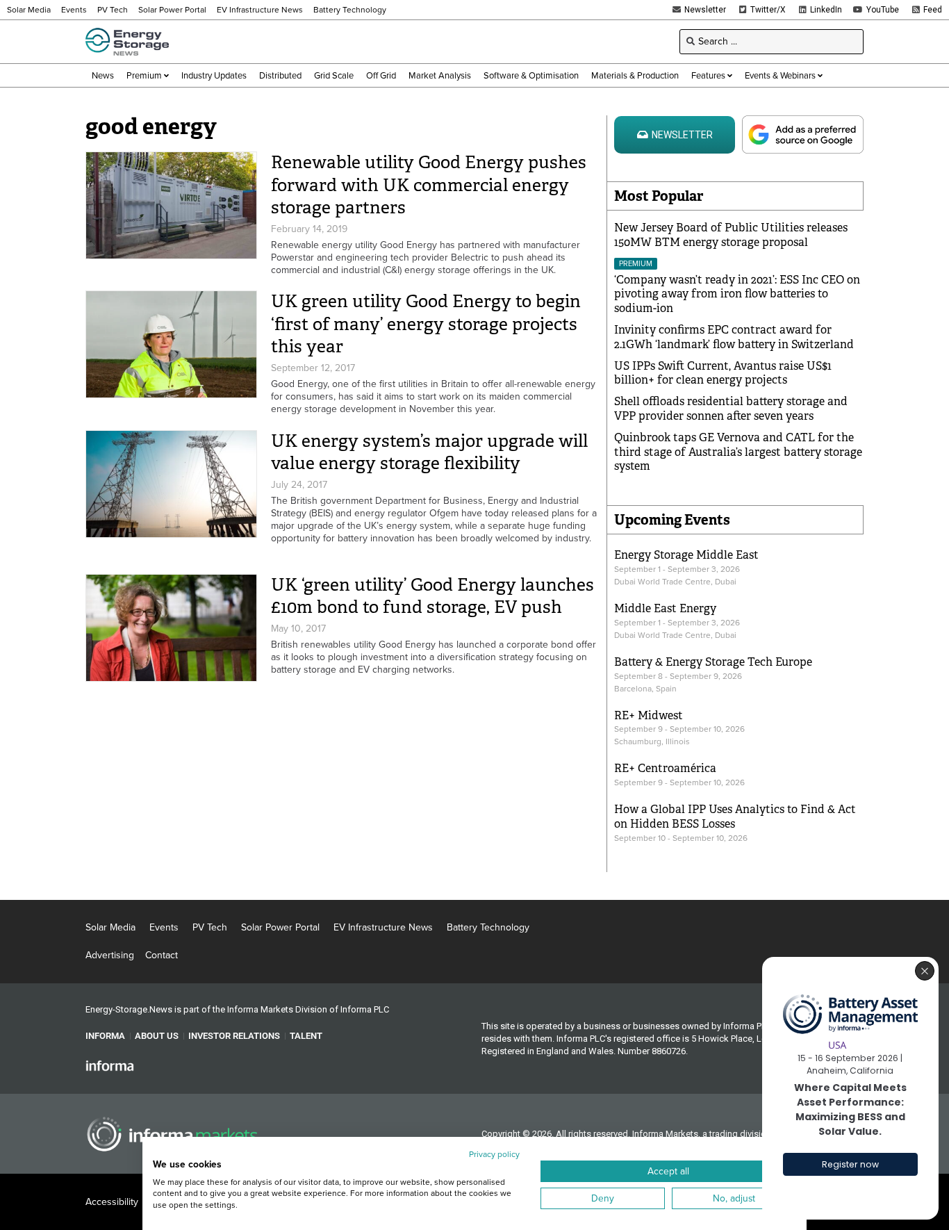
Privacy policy (494, 1154)
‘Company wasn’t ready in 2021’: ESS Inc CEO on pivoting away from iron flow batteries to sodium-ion (737, 294)
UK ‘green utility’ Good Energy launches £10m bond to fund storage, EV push (432, 596)
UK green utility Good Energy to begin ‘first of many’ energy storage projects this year (426, 323)
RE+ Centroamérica (665, 768)
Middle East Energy (665, 608)
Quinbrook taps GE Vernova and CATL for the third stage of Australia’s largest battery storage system (738, 452)
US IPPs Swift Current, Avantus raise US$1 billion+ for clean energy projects (723, 373)
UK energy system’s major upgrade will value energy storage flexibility (429, 452)
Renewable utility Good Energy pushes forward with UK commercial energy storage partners (428, 184)
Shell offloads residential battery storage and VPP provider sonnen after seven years (731, 408)
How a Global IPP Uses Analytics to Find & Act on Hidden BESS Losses (735, 816)
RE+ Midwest (648, 715)
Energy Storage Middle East (686, 555)
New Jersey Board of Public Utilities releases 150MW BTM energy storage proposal (731, 234)
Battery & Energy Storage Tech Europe (713, 662)
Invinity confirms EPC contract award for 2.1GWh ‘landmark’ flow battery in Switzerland (734, 337)
